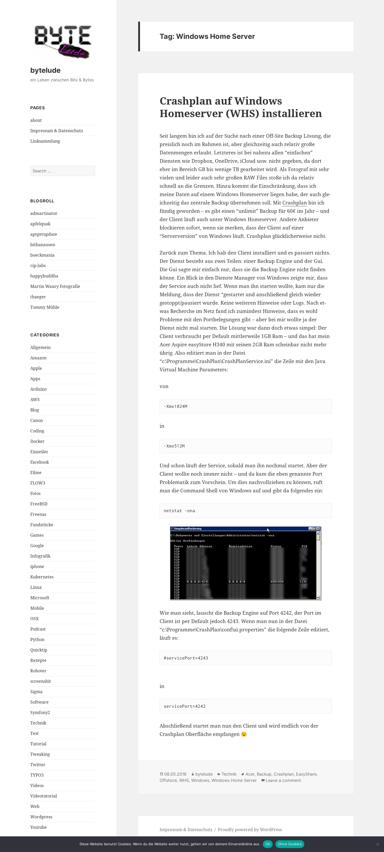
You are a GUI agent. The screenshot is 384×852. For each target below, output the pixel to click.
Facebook (39, 462)
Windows (200, 780)
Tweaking (40, 754)
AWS (35, 399)
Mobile (37, 608)
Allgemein (40, 347)
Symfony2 (40, 712)
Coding (37, 431)
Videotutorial (43, 796)
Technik (38, 723)
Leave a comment (283, 780)
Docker (37, 441)
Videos (37, 785)
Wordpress (41, 817)
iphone (37, 566)
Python (37, 639)
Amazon (38, 358)
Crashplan (294, 202)
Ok (267, 844)
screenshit (40, 681)
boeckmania (42, 255)
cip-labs (38, 265)
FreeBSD (39, 504)
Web (34, 806)
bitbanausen (42, 244)
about (36, 120)
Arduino (38, 389)
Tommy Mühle (44, 307)
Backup (264, 774)
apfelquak (40, 224)
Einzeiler (39, 452)
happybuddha (44, 276)
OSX (34, 618)
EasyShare (306, 774)
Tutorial (38, 744)
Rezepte (38, 660)
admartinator (43, 213)
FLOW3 (37, 483)
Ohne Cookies (290, 844)
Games (37, 535)
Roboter (38, 671)
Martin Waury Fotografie (55, 286)
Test (34, 733)
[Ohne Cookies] (377, 844)
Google (37, 545)
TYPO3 (37, 775)
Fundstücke (41, 525)
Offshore (168, 780)
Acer (250, 774)
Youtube (38, 827)
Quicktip (38, 650)
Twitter (37, 765)
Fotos (35, 493)
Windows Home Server (234, 780)
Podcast (38, 629)
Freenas (38, 514)
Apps (35, 379)
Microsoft (39, 598)
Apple (36, 368)
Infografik (40, 556)
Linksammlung (45, 141)
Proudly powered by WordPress (250, 829)
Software (39, 702)
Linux (36, 587)
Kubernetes (42, 577)
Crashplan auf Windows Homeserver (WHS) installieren (241, 107)
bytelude (45, 70)
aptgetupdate (43, 234)
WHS (184, 780)
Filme (36, 472)
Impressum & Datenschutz (56, 131)
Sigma (36, 691)
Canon (36, 420)
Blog (34, 410)
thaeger (38, 297)
